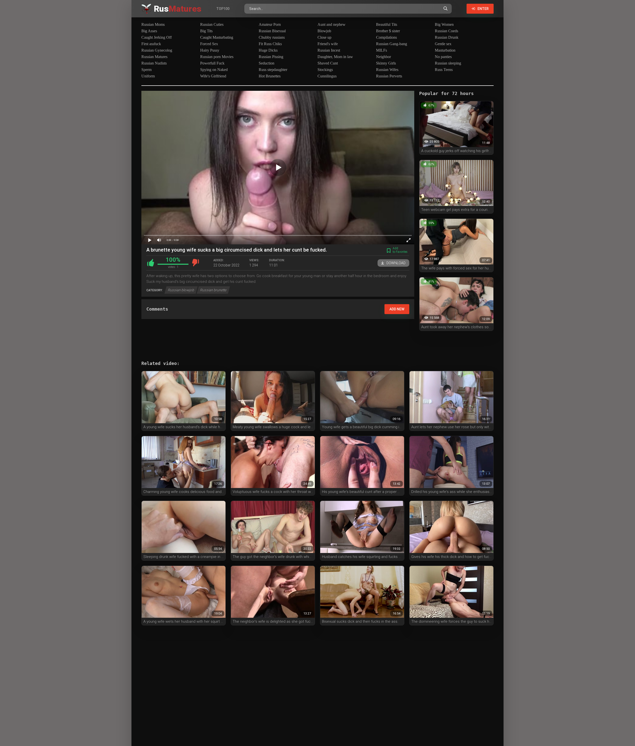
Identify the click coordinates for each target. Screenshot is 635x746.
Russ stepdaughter (273, 69)
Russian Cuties (211, 24)
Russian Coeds (446, 31)
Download (396, 263)
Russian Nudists (154, 63)
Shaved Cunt (328, 63)
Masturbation (445, 50)
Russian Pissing (271, 57)
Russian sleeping (448, 63)
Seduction (266, 63)
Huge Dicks (268, 50)
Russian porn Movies (216, 57)
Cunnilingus (327, 76)
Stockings (325, 69)
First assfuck (151, 44)
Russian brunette (213, 290)
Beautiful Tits (386, 24)
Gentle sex (443, 44)
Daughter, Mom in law (335, 57)
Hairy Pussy (209, 50)
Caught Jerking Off (156, 37)
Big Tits (206, 31)
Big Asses (149, 31)
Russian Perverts (389, 76)
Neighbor (383, 57)
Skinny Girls (386, 63)
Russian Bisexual (272, 31)
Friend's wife (328, 44)
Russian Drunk (446, 37)
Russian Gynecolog (156, 50)
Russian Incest (329, 50)
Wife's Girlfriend (213, 76)
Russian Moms (153, 24)
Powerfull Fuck (212, 63)
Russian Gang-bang (391, 44)
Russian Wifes (387, 69)
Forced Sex (209, 44)
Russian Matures (154, 57)
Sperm (146, 69)
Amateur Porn (270, 24)
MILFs (381, 50)
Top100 (222, 9)
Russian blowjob (181, 290)
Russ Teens (444, 69)
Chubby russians (272, 37)
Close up (324, 37)
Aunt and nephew (332, 24)
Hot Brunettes (270, 76)
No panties (443, 57)
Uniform (148, 76)
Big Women (444, 24)
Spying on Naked (214, 69)
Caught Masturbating (216, 37)
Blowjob (324, 31)
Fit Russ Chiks (270, 44)
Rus (177, 9)
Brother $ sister (388, 31)
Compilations (386, 37)
